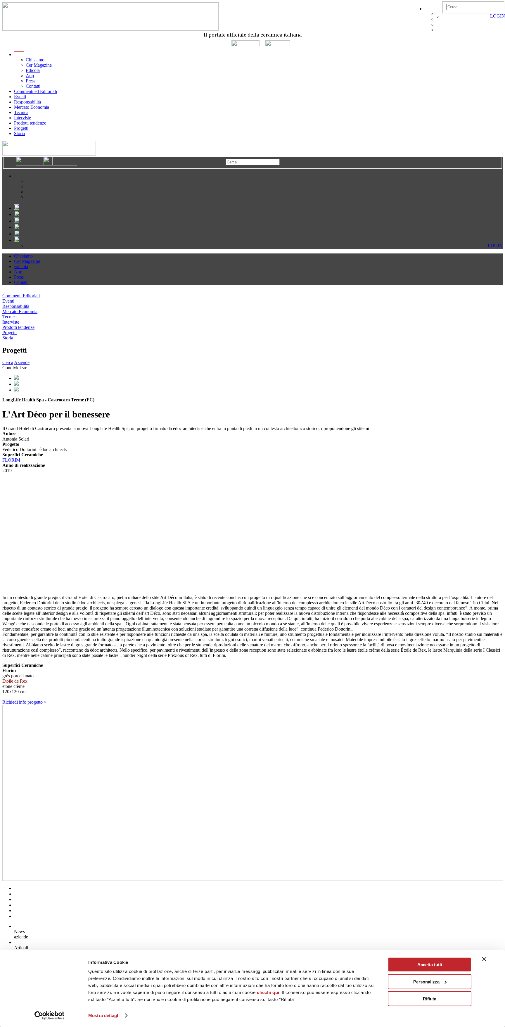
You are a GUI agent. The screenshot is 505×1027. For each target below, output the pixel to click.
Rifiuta (429, 998)
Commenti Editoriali (21, 295)
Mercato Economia (31, 107)
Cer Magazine (39, 65)
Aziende (22, 362)
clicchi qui (268, 992)
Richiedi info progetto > (24, 702)
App (30, 75)
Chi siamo (35, 59)
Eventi (20, 96)
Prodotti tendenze (30, 122)
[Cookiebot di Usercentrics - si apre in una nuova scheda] (49, 1015)
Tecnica (21, 112)
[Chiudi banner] (484, 959)
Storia (19, 133)
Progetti (21, 128)
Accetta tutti (429, 964)
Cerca (7, 362)
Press (30, 80)
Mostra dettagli (104, 1015)
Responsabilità (27, 101)
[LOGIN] (445, 16)
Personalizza (426, 981)
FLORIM (11, 460)
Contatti (33, 86)
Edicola (33, 70)
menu (19, 54)
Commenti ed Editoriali (35, 91)
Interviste (22, 117)
